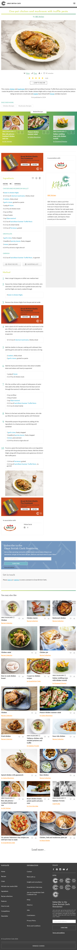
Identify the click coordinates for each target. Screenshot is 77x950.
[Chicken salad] (19, 638)
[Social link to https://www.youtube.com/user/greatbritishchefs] (64, 869)
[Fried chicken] (12, 726)
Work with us (31, 877)
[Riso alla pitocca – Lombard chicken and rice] (13, 123)
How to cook (5, 906)
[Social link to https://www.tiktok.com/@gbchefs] (67, 869)
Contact (29, 871)
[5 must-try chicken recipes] (38, 666)
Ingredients (4, 891)
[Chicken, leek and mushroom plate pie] (58, 823)
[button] (74, 3)
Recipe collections (7, 896)
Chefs (3, 881)
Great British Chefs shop (34, 887)
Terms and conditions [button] (9, 567)
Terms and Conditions (33, 926)
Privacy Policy (31, 920)
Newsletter (4, 916)
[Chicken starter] (38, 608)
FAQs (28, 899)
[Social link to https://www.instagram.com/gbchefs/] (60, 869)
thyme (52, 94)
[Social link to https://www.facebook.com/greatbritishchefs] (53, 869)
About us (29, 905)
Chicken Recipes (8, 106)
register (16, 580)
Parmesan (13, 228)
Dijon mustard (11, 218)
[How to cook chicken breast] (12, 666)
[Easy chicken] (58, 761)
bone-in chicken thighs (11, 192)
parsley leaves (15, 241)
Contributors (31, 915)
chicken (12, 89)
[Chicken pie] (58, 638)
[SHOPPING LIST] (40, 178)
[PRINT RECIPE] (36, 178)
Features (4, 901)
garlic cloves (8, 202)
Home (3, 871)
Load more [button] (38, 849)
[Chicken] (12, 608)
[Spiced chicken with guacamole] (19, 761)
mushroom (21, 89)
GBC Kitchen (39, 17)
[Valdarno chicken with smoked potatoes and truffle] (38, 726)
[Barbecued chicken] (64, 608)
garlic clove (8, 238)
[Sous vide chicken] (64, 726)
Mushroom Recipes (24, 106)
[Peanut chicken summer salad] (38, 123)
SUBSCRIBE (16, 563)
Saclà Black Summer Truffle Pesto (21, 221)
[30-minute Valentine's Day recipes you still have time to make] (19, 823)
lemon (6, 244)
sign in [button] (10, 580)
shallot (35, 94)
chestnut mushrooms (18, 196)
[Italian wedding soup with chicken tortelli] (64, 123)
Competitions (5, 911)
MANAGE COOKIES (38, 946)
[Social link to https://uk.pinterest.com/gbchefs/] (57, 869)
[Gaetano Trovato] (64, 789)
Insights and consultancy (34, 882)
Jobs (28, 910)
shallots (6, 199)
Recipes (3, 876)
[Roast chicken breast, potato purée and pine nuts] (38, 789)
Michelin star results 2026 (9, 886)
